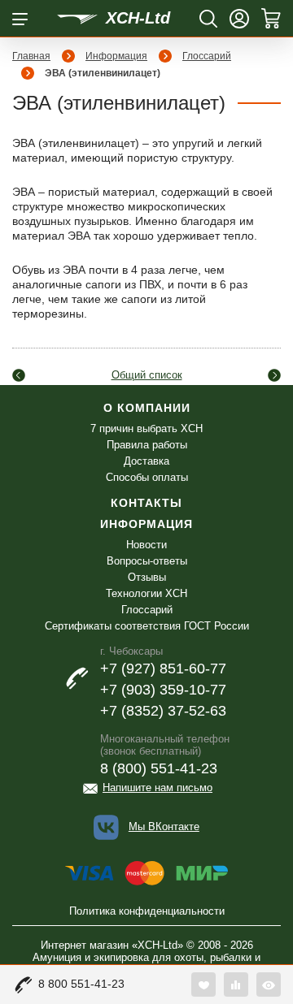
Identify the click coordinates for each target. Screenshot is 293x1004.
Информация (116, 56)
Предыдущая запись (18, 375)
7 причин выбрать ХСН (146, 428)
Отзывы (147, 577)
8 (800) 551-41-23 (158, 768)
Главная (31, 56)
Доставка (146, 461)
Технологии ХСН (146, 593)
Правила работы (147, 445)
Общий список (147, 375)
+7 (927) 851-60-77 (163, 668)
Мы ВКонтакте (164, 826)
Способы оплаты (147, 477)
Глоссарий (206, 56)
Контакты (146, 502)
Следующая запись (274, 375)
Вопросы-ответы (147, 561)
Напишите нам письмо (157, 787)
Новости (146, 545)
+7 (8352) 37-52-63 (163, 711)
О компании (146, 407)
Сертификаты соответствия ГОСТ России (147, 626)
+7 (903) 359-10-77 (163, 690)
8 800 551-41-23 (81, 983)
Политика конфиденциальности (147, 911)
